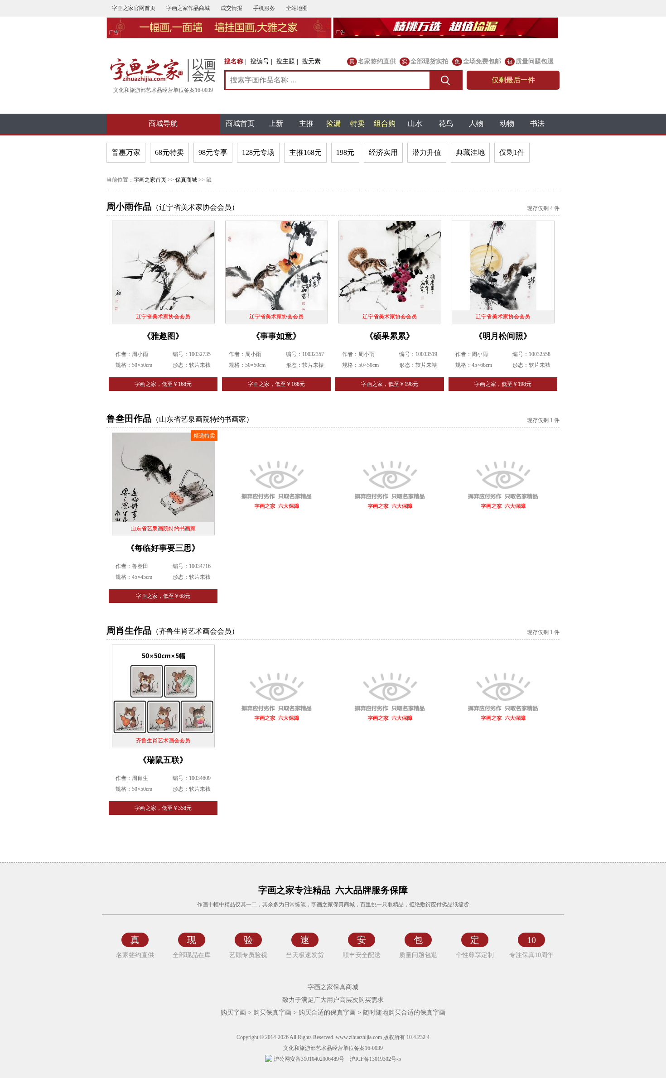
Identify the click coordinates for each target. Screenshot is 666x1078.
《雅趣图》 (163, 336)
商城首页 (240, 123)
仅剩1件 (512, 152)
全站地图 (297, 8)
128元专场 (258, 152)
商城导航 (163, 123)
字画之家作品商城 (188, 8)
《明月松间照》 (502, 336)
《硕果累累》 (389, 336)
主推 (306, 123)
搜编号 (259, 61)
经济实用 (383, 152)
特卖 (357, 123)
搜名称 (233, 61)
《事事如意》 (276, 336)
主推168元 (305, 152)
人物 (476, 123)
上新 (276, 123)
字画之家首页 (150, 180)
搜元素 (311, 61)
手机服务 (264, 8)
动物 (507, 123)
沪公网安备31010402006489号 (308, 1059)
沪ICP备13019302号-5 (375, 1059)
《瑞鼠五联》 (163, 760)
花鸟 (446, 123)
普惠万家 (125, 152)
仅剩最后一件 (513, 80)
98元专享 (212, 152)
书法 (537, 123)
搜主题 (285, 61)
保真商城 (186, 180)
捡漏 (333, 123)
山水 (415, 123)
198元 (345, 152)
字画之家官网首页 (133, 8)
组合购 (385, 123)
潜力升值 (426, 152)
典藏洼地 (470, 152)
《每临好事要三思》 (163, 548)
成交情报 (231, 8)
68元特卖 (169, 152)
